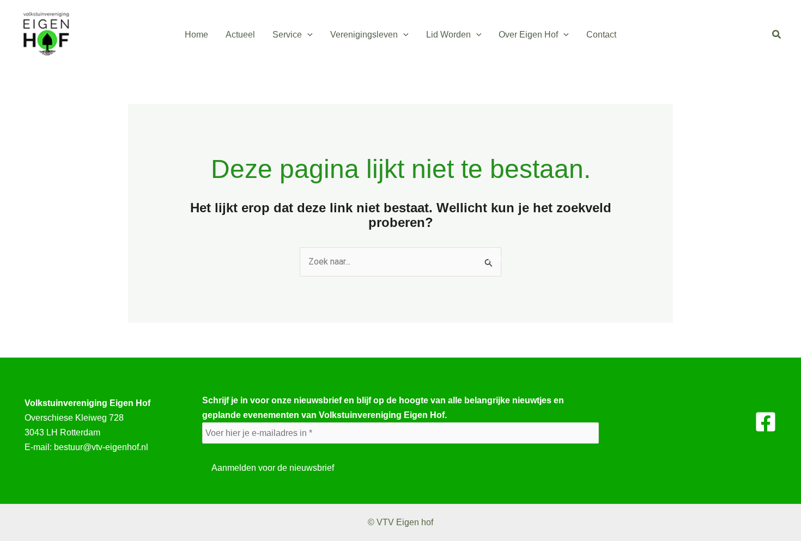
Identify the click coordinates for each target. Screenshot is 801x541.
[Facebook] (765, 422)
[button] (307, 35)
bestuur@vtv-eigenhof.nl (101, 447)
